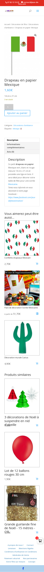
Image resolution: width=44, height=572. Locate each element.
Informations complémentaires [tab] (15, 146)
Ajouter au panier (17, 113)
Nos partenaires (30, 558)
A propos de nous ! (15, 545)
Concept (31, 562)
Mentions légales (26, 548)
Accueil (7, 24)
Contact (30, 545)
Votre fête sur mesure (15, 562)
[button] (35, 35)
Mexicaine (12, 184)
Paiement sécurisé (12, 558)
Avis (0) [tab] (10, 151)
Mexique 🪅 (17, 128)
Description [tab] (12, 140)
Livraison (12, 548)
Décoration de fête (19, 24)
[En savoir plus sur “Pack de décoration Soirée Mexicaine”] (37, 313)
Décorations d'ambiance (23, 125)
